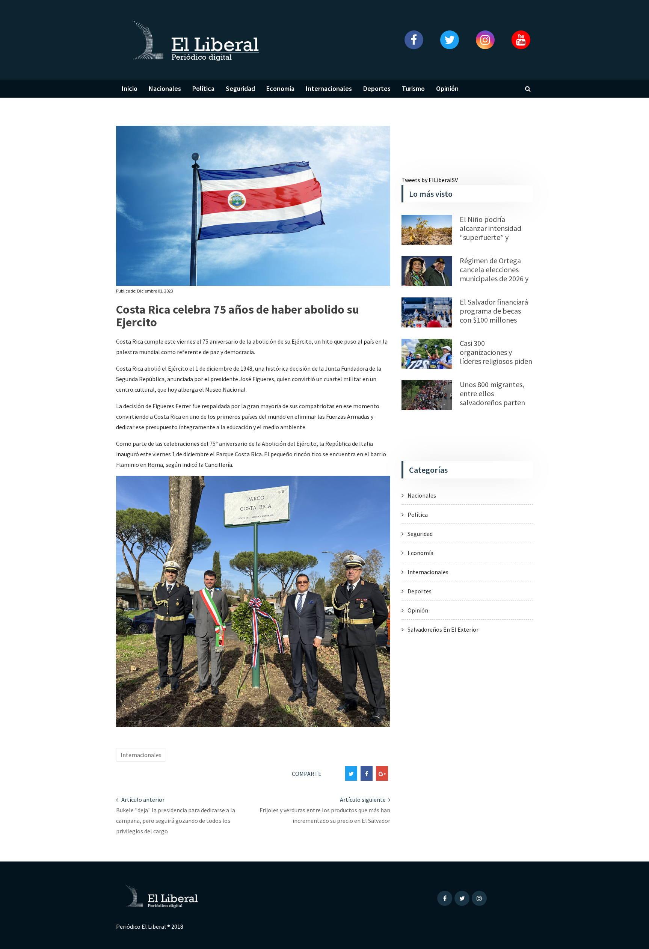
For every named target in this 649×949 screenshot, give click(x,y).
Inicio (129, 88)
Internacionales (329, 88)
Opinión (447, 88)
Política (203, 88)
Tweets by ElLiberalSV (429, 180)
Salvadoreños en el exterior (443, 629)
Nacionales (165, 88)
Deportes (377, 88)
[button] (414, 39)
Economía (280, 88)
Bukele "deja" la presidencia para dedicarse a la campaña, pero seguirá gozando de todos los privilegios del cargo (175, 820)
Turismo (413, 88)
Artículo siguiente (363, 799)
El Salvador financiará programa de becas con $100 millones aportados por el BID (494, 315)
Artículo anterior (142, 799)
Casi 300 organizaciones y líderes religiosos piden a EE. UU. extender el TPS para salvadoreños (496, 361)
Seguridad (240, 88)
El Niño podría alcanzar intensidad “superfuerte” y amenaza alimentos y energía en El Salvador (495, 237)
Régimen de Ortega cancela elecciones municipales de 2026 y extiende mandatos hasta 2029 (494, 278)
